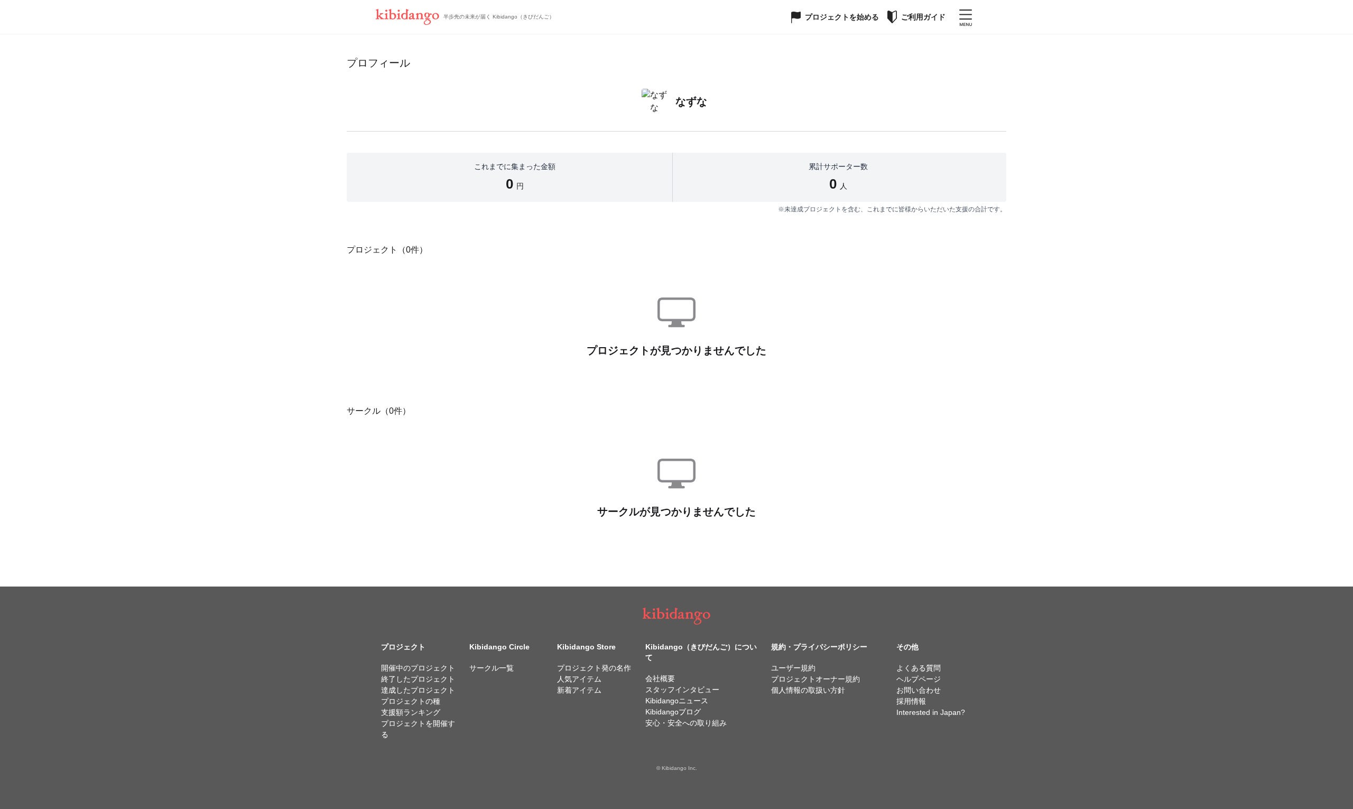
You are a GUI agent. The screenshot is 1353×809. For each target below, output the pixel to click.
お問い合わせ (918, 690)
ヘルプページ (918, 679)
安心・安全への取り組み (686, 723)
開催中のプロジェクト (418, 668)
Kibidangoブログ (673, 712)
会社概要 (660, 678)
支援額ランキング (410, 712)
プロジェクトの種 (410, 701)
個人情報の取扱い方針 (808, 690)
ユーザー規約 (793, 668)
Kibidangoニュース (676, 700)
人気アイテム (579, 679)
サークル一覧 (491, 668)
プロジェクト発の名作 (594, 668)
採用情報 (911, 701)
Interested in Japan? (930, 712)
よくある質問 (918, 668)
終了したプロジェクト (418, 679)
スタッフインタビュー (682, 689)
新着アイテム (579, 690)
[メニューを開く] (965, 16)
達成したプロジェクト (418, 690)
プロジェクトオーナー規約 (815, 679)
